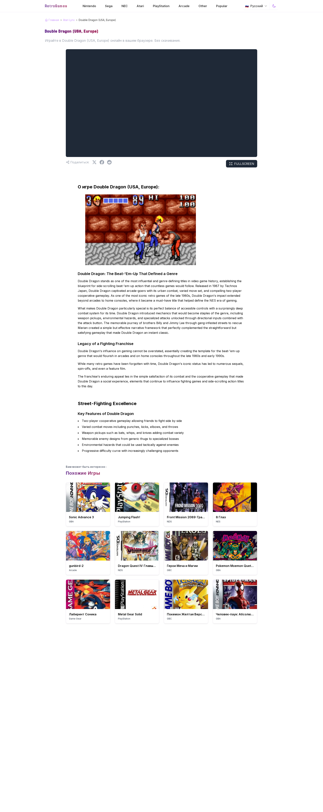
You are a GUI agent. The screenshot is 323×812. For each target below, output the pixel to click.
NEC (124, 6)
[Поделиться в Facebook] (102, 162)
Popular (221, 6)
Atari (140, 6)
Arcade (184, 6)
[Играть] (88, 497)
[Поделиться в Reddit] (109, 162)
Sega (109, 6)
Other (203, 6)
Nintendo (89, 6)
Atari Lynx (69, 20)
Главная (54, 20)
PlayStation (161, 6)
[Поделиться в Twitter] (94, 162)
